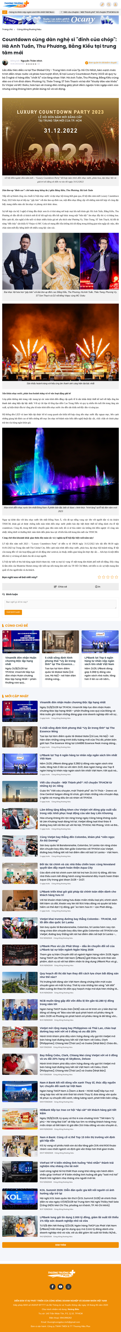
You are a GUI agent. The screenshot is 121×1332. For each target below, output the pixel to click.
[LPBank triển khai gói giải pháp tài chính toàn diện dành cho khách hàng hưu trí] (20, 900)
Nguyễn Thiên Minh (31, 61)
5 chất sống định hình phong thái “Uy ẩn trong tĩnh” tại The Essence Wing (60, 661)
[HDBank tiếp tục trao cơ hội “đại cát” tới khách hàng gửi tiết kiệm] (20, 1118)
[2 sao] (103, 577)
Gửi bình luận (13, 612)
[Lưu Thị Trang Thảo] (60, 19)
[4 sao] (112, 577)
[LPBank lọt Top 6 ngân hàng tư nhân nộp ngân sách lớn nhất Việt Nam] (100, 641)
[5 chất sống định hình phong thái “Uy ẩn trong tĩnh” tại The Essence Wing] (60, 641)
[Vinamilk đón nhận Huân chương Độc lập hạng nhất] (20, 641)
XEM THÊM (60, 1245)
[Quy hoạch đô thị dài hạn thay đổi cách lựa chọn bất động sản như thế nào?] (20, 982)
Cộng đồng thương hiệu (14, 650)
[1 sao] (99, 577)
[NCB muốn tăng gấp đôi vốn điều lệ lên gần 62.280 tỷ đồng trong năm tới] (20, 1009)
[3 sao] (108, 577)
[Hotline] (102, 4)
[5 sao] (116, 577)
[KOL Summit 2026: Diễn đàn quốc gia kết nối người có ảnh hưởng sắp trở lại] (20, 1199)
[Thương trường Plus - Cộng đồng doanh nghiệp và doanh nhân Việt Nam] (17, 4)
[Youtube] (60, 1287)
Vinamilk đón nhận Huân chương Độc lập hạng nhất (20, 660)
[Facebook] (52, 1287)
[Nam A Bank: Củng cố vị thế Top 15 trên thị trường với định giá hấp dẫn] (20, 1146)
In (99, 586)
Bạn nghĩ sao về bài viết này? (19, 577)
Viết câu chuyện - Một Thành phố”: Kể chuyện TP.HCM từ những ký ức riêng (65, 12)
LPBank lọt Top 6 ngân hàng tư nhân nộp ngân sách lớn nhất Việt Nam (99, 660)
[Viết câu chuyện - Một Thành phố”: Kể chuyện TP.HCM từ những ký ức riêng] (20, 791)
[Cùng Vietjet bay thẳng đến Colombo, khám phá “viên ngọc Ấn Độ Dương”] (20, 846)
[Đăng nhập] (115, 4)
